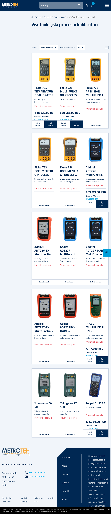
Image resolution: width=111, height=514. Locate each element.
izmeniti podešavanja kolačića (40, 511)
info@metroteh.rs (37, 476)
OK (109, 509)
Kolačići (51, 498)
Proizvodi (47, 17)
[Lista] (107, 47)
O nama (65, 482)
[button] (87, 5)
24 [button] (79, 47)
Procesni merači (60, 17)
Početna (38, 17)
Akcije (64, 466)
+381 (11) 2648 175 (37, 472)
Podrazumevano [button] (47, 47)
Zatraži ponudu (38, 124)
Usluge (65, 474)
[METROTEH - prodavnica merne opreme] (10, 5)
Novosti (65, 491)
